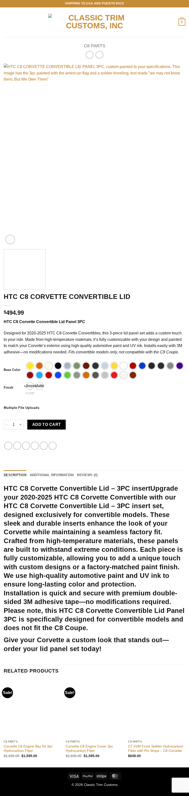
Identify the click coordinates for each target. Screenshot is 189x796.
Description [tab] (15, 475)
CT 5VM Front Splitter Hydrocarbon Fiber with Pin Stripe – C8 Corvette (155, 748)
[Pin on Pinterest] (44, 446)
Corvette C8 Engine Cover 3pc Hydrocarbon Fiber (89, 748)
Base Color (12, 370)
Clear (29, 393)
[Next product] (89, 55)
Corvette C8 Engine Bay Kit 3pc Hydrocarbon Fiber (28, 748)
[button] (7, 22)
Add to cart (46, 424)
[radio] (30, 365)
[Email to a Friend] (35, 446)
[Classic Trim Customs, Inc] (94, 22)
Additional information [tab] (52, 475)
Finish (8, 387)
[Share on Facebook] (17, 446)
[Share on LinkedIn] (52, 446)
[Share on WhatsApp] (8, 446)
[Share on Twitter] (26, 446)
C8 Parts (94, 45)
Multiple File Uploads (21, 408)
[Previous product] (99, 55)
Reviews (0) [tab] (87, 475)
